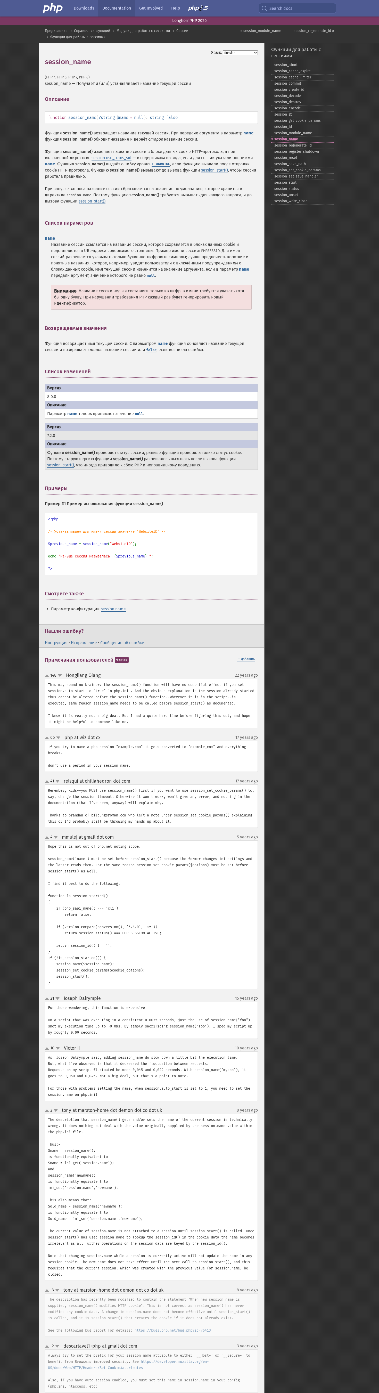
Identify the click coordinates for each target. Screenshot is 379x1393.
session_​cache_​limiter (292, 77)
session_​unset (286, 195)
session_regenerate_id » (314, 31)
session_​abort (286, 65)
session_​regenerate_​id (293, 145)
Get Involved (151, 8)
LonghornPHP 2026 (189, 20)
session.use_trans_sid (111, 157)
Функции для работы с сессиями (77, 37)
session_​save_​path (290, 164)
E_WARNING (161, 164)
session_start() (214, 170)
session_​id (283, 127)
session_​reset (285, 158)
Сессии (182, 31)
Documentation (116, 8)
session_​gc (283, 114)
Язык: (216, 52)
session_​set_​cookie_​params (297, 170)
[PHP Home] (53, 8)
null (138, 117)
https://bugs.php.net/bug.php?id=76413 (173, 1330)
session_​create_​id (289, 89)
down (60, 675)
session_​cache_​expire (292, 71)
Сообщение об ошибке (122, 642)
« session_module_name (260, 31)
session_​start (285, 182)
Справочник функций (92, 31)
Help (175, 8)
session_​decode (287, 96)
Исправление (84, 642)
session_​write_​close (291, 201)
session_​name (286, 139)
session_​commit (287, 83)
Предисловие (56, 31)
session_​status (286, 189)
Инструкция (56, 642)
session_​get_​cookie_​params (297, 120)
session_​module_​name (293, 133)
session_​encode (287, 108)
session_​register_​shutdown (296, 151)
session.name (113, 608)
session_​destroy (287, 102)
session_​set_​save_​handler (296, 176)
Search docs (280, 8)
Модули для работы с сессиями (143, 31)
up (48, 676)
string (108, 117)
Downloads (84, 8)
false (172, 117)
